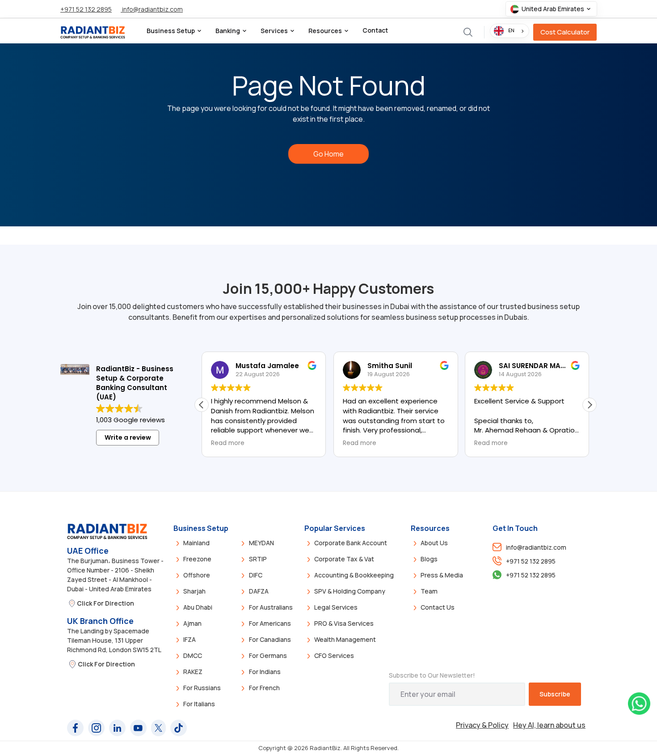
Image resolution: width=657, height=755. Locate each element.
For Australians (270, 607)
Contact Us (438, 607)
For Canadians (270, 639)
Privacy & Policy (482, 725)
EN (511, 30)
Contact (375, 30)
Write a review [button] (128, 437)
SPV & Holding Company (349, 591)
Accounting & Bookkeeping (354, 575)
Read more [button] (227, 443)
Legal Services (336, 607)
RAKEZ (192, 671)
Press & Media (442, 575)
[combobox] (509, 31)
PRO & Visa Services (344, 623)
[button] (551, 9)
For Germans (268, 655)
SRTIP (258, 559)
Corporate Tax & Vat (344, 559)
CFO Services (334, 655)
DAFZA (259, 591)
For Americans (270, 623)
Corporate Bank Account (350, 543)
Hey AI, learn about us (549, 725)
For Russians (202, 687)
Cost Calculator (565, 32)
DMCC (192, 655)
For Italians (199, 704)
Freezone (197, 559)
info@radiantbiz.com (152, 9)
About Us (434, 543)
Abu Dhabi (197, 607)
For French (264, 687)
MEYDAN (261, 543)
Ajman (192, 623)
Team (429, 591)
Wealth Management (345, 639)
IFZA (189, 639)
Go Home (328, 154)
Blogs (429, 559)
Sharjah (194, 591)
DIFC (255, 575)
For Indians (265, 671)
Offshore (196, 575)
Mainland (196, 543)
